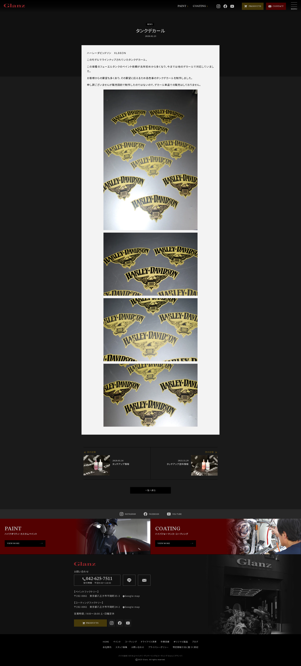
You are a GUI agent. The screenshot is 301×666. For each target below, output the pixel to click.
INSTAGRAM (130, 513)
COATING (199, 6)
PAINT (182, 6)
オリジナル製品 (181, 641)
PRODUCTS (254, 6)
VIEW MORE (13, 543)
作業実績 (165, 641)
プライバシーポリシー (158, 647)
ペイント (117, 641)
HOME (106, 641)
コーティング (131, 641)
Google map (132, 595)
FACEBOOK (154, 513)
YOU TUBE (177, 513)
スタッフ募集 (121, 647)
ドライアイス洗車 (149, 641)
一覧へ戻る (150, 490)
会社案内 (107, 647)
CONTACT (277, 6)
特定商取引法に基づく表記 (185, 647)
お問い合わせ (137, 647)
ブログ (195, 641)
